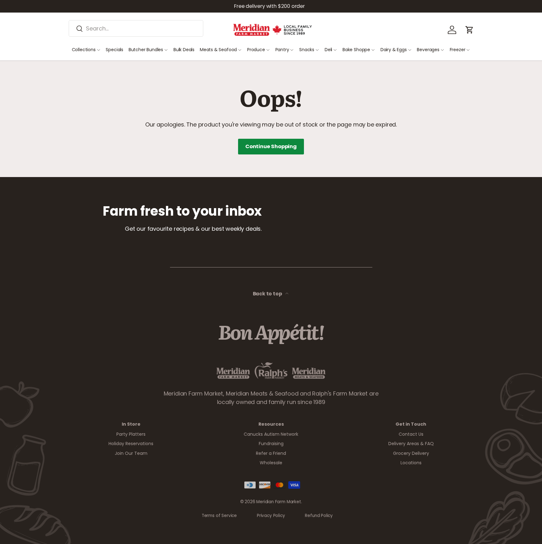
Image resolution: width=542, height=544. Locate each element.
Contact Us (411, 434)
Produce (256, 49)
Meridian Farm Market (278, 502)
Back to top (268, 293)
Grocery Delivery (411, 453)
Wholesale (271, 463)
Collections (84, 49)
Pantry (282, 49)
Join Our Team (131, 453)
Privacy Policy (271, 516)
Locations (411, 463)
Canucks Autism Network (271, 434)
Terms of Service (219, 516)
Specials (114, 49)
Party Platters (131, 434)
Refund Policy (319, 516)
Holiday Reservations (131, 443)
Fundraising (271, 443)
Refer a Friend (271, 453)
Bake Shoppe (356, 49)
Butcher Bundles (146, 49)
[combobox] (136, 28)
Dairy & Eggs (393, 49)
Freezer (457, 49)
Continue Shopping (271, 146)
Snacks (306, 49)
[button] (469, 30)
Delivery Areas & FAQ (411, 443)
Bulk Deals (183, 49)
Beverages (428, 49)
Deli (328, 49)
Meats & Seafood (218, 49)
